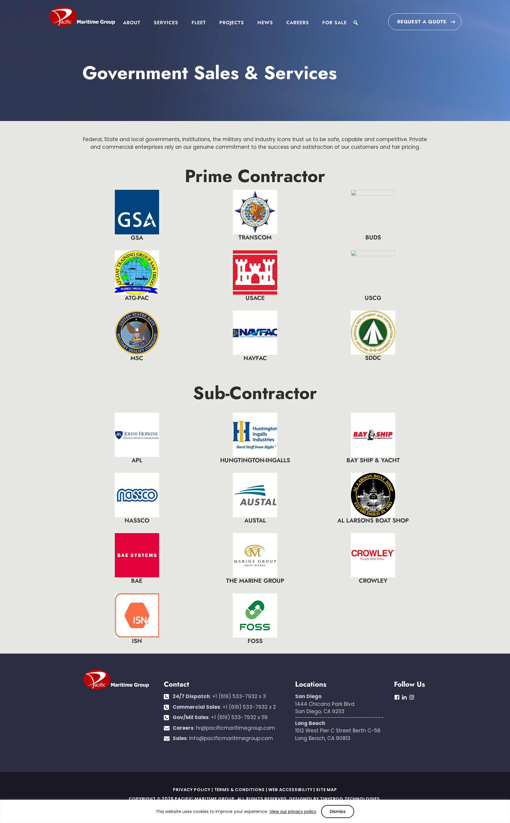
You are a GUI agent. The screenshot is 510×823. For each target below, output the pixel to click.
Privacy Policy (191, 790)
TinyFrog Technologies (350, 799)
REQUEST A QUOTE (422, 21)
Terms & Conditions (239, 790)
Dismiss (338, 811)
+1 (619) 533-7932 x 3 (239, 696)
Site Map (326, 790)
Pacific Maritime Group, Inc (82, 16)
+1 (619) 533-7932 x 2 (249, 707)
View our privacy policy (292, 811)
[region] (255, 811)
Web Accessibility (290, 790)
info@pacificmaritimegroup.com (231, 738)
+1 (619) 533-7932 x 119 (239, 717)
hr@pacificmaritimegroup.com (235, 727)
